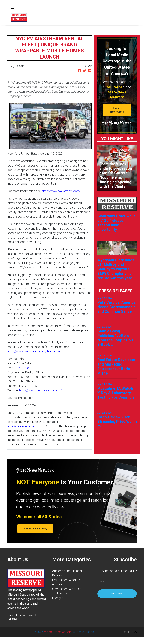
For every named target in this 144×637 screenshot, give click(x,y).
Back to (128, 632)
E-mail (101, 582)
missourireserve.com (58, 632)
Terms (10, 615)
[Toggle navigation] (12, 7)
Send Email (23, 368)
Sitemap (13, 618)
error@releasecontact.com (25, 426)
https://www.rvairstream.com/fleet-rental (33, 351)
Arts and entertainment (67, 571)
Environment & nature (66, 580)
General (57, 584)
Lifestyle (57, 598)
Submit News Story (117, 109)
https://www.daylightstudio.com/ (40, 390)
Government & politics (66, 589)
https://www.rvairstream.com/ (60, 191)
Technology (60, 593)
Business (58, 575)
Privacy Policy (26, 615)
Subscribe (117, 593)
